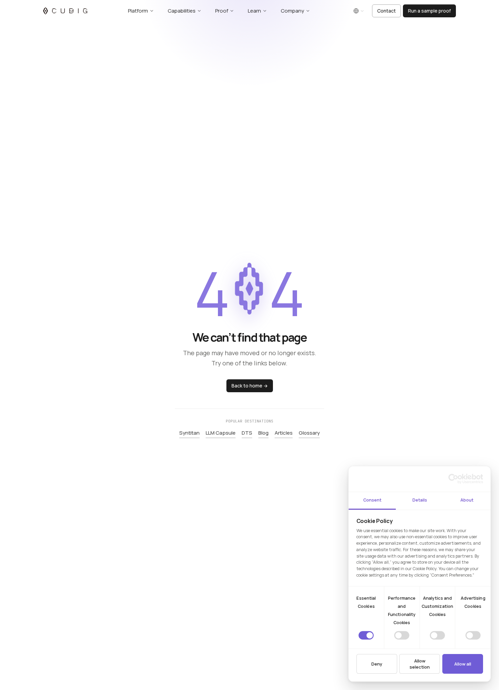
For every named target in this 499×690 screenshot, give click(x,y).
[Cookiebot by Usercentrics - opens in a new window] (453, 479)
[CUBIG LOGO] (65, 11)
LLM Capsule (221, 432)
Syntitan (189, 432)
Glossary (309, 432)
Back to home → (250, 385)
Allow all (462, 664)
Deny (376, 664)
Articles (284, 432)
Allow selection (419, 664)
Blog (263, 432)
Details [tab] (419, 500)
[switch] (401, 635)
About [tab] (467, 500)
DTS (247, 432)
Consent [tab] (372, 500)
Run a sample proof (429, 10)
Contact (386, 10)
